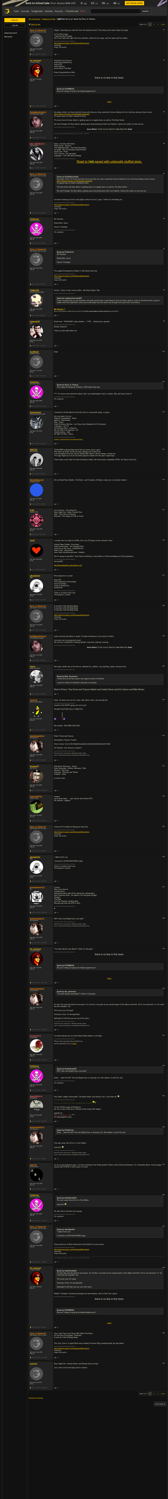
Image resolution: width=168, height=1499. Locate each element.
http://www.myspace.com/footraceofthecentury (71, 43)
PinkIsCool (34, 219)
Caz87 (32, 540)
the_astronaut (35, 60)
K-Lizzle (33, 1036)
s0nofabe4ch (35, 576)
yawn (32, 1165)
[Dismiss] (164, 3)
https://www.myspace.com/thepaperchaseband (72, 114)
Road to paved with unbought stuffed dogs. (109, 161)
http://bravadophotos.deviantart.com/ (68, 565)
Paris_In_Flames (36, 30)
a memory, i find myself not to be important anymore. (68, 439)
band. (109, 102)
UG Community (34, 19)
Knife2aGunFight (37, 112)
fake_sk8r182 (35, 144)
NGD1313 (33, 450)
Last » (163, 24)
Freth (32, 510)
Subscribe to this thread (36, 1398)
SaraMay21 (34, 352)
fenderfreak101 (36, 736)
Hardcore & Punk (48, 19)
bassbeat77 (34, 766)
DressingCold (35, 412)
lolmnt (32, 667)
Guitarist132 (35, 322)
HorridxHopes (35, 480)
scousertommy (36, 887)
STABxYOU (34, 290)
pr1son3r (33, 1364)
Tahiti (74, 1043)
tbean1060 (34, 1096)
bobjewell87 (35, 797)
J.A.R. (32, 700)
